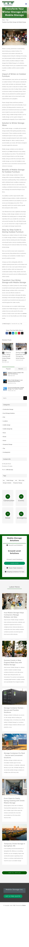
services (24, 313)
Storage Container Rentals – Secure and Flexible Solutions (14, 710)
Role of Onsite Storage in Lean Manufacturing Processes (15, 381)
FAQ (4, 417)
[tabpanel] (14, 556)
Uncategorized (6, 452)
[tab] (14, 545)
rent (16, 480)
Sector (4, 440)
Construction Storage (8, 409)
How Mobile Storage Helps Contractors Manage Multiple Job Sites (14, 615)
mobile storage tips (7, 428)
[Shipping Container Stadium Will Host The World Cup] (5, 373)
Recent (21, 369)
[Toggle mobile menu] (26, 4)
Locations (5, 421)
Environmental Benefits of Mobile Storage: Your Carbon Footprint (16, 388)
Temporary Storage (7, 444)
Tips (21, 323)
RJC (14, 905)
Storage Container (7, 482)
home (11, 151)
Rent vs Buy (21, 480)
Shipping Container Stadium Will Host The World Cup (15, 373)
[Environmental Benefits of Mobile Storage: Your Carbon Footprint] (5, 388)
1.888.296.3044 (9, 469)
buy (4, 480)
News (4, 432)
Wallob (24, 905)
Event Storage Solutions (9, 413)
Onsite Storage (9, 480)
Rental (4, 436)
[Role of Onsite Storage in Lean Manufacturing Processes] (5, 380)
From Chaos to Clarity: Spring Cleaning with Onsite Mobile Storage (6, 356)
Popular (8, 369)
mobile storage (6, 425)
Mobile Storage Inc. (7, 323)
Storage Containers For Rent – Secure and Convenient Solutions (14, 755)
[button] (3, 353)
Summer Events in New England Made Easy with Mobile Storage (13, 662)
